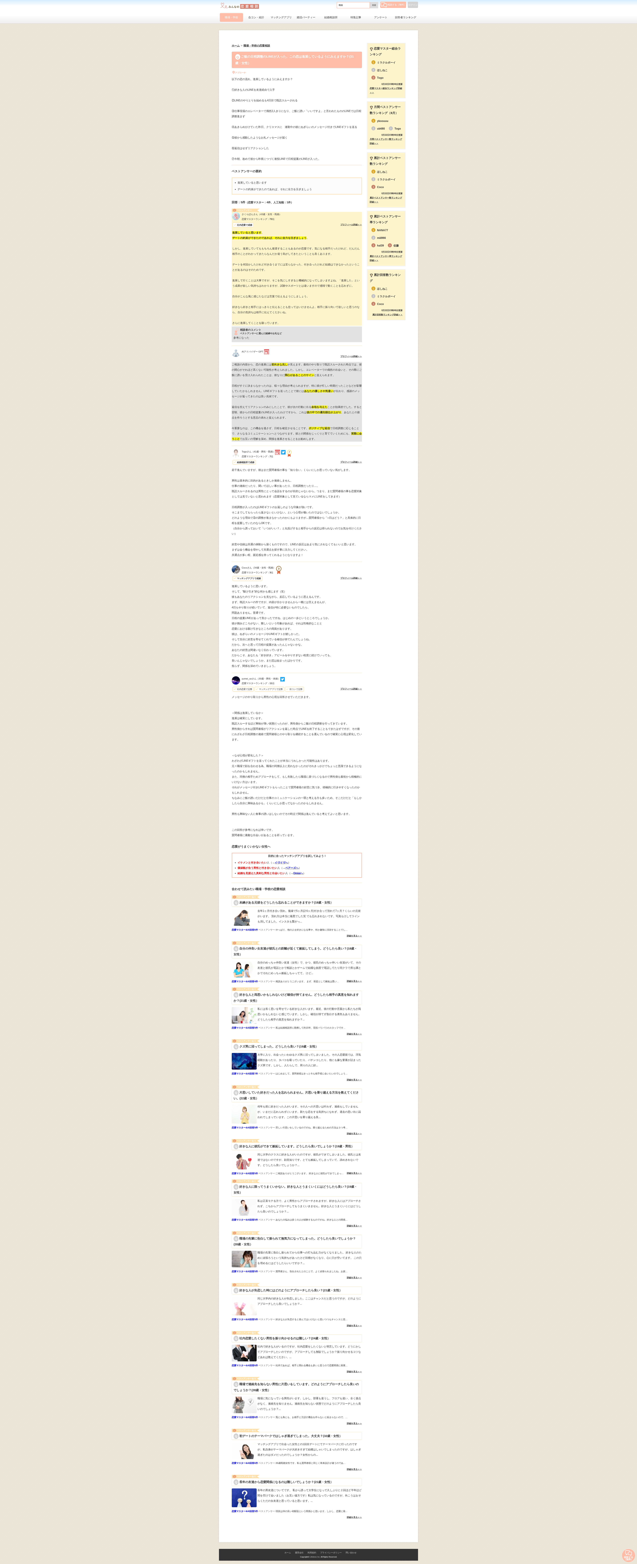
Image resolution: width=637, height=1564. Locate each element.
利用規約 (312, 1552)
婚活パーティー (306, 17)
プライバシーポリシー (331, 1552)
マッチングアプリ (281, 17)
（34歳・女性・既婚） (258, 567)
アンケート (380, 17)
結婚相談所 (331, 17)
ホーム (287, 1552)
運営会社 (299, 1552)
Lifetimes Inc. (315, 1557)
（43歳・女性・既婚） (262, 214)
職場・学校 (231, 17)
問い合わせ (351, 1552)
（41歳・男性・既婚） (258, 451)
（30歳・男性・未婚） (261, 678)
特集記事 (356, 17)
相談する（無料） (397, 4)
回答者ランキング (405, 17)
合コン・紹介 (256, 17)
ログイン (413, 4)
